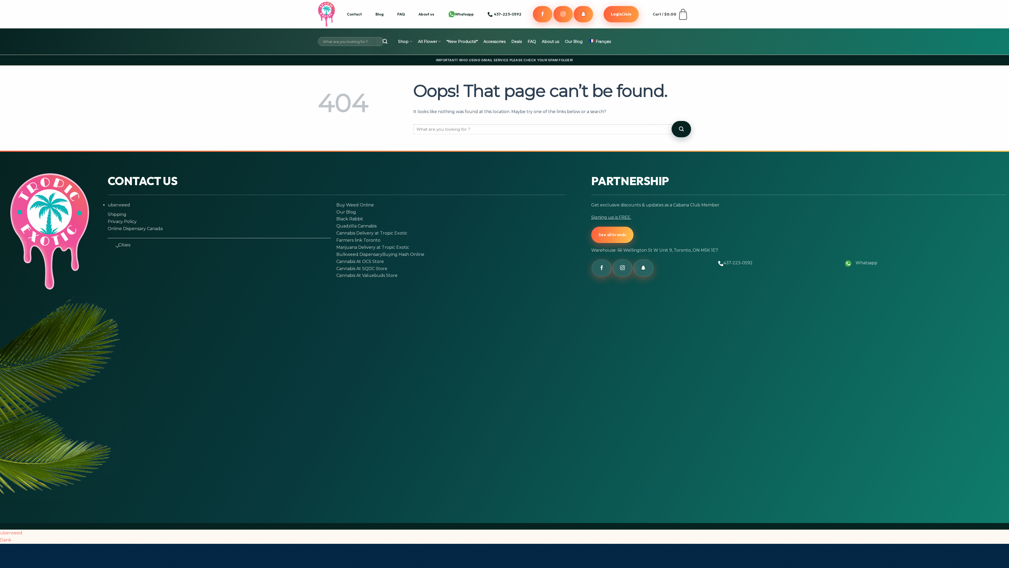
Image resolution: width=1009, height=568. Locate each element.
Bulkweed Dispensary (359, 254)
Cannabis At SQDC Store (361, 268)
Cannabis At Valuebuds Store (367, 275)
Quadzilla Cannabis (356, 226)
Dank (5, 539)
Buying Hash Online (403, 254)
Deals (516, 41)
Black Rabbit (349, 218)
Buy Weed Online (355, 204)
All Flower (427, 41)
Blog (379, 14)
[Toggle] (115, 245)
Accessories (494, 41)
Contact (354, 14)
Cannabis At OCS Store (360, 261)
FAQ (401, 14)
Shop (403, 41)
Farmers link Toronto (358, 240)
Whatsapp (464, 14)
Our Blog (574, 41)
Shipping (117, 214)
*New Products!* (462, 41)
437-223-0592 (738, 262)
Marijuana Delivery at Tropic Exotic (372, 247)
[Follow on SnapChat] (583, 14)
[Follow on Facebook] (542, 14)
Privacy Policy (122, 221)
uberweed (119, 204)
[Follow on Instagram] (563, 14)
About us (426, 14)
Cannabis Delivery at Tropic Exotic (371, 233)
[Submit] (385, 41)
